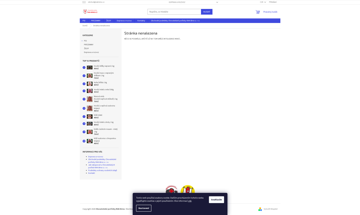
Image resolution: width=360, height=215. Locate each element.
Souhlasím (216, 199)
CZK (262, 2)
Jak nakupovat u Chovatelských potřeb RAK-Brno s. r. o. (101, 166)
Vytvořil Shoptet (271, 209)
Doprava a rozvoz (177, 2)
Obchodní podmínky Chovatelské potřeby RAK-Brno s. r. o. (102, 161)
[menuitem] (84, 20)
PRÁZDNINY (88, 44)
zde (190, 201)
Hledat (206, 11)
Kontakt (91, 173)
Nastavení (143, 208)
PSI (85, 40)
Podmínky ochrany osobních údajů (102, 170)
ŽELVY (86, 48)
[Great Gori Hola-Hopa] (171, 192)
